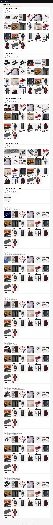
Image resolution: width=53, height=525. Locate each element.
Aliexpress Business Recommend (30, 523)
